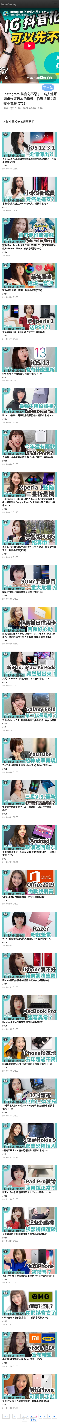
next (33, 1419)
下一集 (48, 87)
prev (6, 1416)
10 (54, 1416)
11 (24, 1419)
